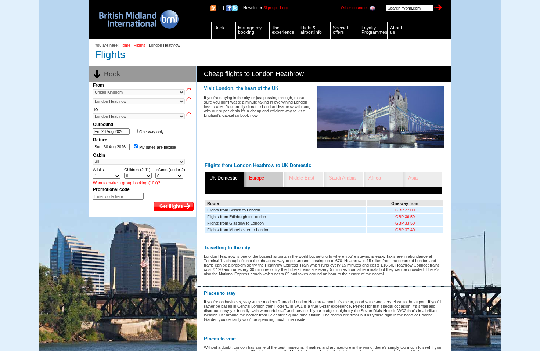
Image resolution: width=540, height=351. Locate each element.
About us (396, 30)
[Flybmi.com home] (135, 19)
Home (125, 45)
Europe (256, 178)
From (98, 85)
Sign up (270, 8)
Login (284, 8)
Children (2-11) (137, 169)
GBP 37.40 (405, 230)
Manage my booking (250, 30)
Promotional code (111, 189)
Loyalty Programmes (374, 30)
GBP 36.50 (405, 216)
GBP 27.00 (405, 210)
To (95, 109)
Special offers (340, 30)
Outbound (103, 124)
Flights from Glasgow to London (235, 223)
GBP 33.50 (405, 223)
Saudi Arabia (342, 178)
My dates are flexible (157, 147)
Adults (98, 169)
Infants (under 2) (170, 169)
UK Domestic (223, 178)
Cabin (99, 155)
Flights (139, 45)
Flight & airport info (311, 30)
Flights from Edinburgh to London (236, 216)
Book (219, 28)
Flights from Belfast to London (233, 210)
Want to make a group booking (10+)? (126, 183)
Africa (374, 178)
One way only (151, 132)
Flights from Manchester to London (238, 230)
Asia (413, 178)
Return (100, 139)
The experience (283, 30)
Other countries (355, 8)
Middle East (301, 178)
